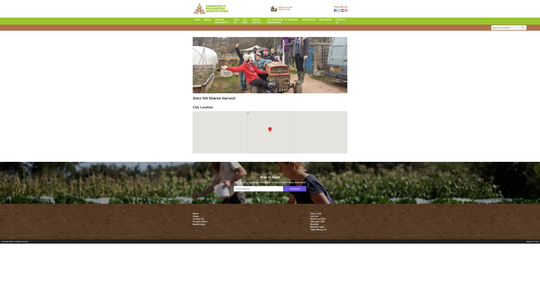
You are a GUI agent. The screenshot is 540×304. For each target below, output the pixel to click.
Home (197, 19)
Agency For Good (532, 241)
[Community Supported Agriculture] (211, 8)
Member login (317, 227)
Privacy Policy (200, 221)
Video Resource (318, 229)
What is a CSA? (318, 219)
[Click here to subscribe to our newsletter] (281, 8)
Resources (309, 19)
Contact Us (341, 21)
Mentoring (325, 19)
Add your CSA (317, 221)
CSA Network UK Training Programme (282, 21)
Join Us (236, 21)
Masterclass (199, 224)
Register (314, 224)
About (208, 19)
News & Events (256, 21)
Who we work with (221, 21)
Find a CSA (315, 213)
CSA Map (244, 21)
